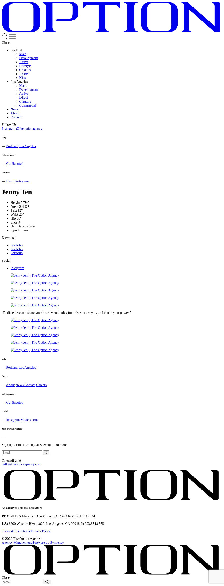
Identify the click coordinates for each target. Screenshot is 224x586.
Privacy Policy (41, 531)
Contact (29, 385)
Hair (13, 226)
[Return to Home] (111, 31)
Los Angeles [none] (19, 81)
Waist (14, 214)
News (20, 385)
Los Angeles (27, 146)
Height (15, 202)
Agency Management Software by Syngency (33, 542)
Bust (13, 210)
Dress (14, 206)
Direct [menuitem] (23, 97)
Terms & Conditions (16, 531)
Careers (41, 385)
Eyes (13, 230)
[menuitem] (5, 39)
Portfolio (16, 245)
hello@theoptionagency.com (21, 464)
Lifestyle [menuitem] (25, 66)
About (10, 385)
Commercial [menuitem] (27, 105)
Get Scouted (14, 163)
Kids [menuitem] (22, 78)
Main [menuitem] (22, 54)
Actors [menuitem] (23, 74)
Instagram (22, 181)
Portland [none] (16, 50)
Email (10, 181)
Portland (12, 146)
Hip (13, 218)
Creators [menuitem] (25, 70)
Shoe (14, 222)
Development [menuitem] (28, 58)
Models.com (29, 420)
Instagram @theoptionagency (22, 128)
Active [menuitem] (23, 62)
